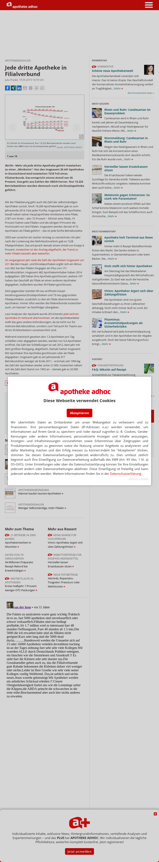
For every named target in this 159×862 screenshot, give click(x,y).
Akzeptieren (79, 413)
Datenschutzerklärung (125, 473)
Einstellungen (138, 479)
